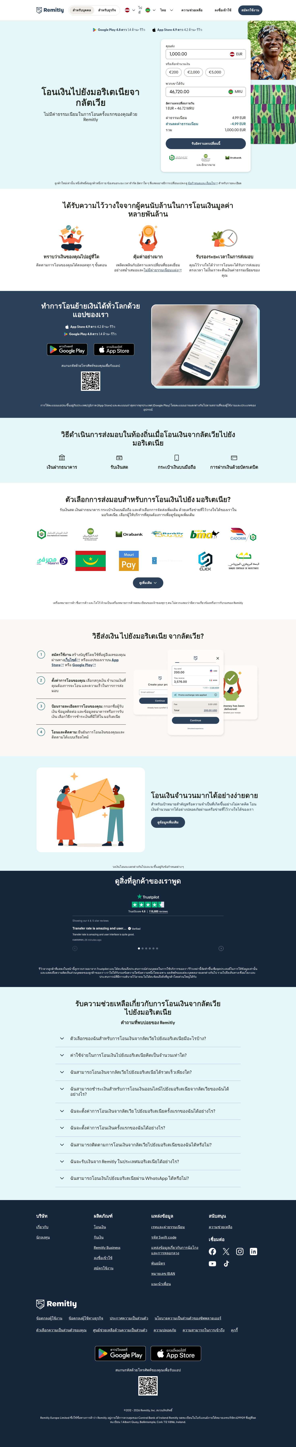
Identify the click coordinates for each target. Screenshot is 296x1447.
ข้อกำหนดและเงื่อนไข (203, 183)
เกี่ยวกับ (42, 1227)
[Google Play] (67, 349)
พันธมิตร (158, 1263)
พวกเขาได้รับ (175, 83)
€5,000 (215, 72)
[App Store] (114, 349)
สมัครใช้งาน (250, 10)
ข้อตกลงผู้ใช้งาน (49, 1318)
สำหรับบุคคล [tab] (82, 10)
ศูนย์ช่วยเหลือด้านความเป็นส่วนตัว (120, 1330)
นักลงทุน (43, 1237)
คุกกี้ (234, 1330)
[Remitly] (50, 10)
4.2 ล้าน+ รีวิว (180, 30)
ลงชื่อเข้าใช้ (223, 10)
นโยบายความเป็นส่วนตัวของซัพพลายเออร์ (188, 1318)
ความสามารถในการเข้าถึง (204, 1330)
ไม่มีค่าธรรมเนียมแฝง (163, 270)
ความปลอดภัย (165, 1330)
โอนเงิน (100, 1227)
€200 (173, 72)
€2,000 (193, 72)
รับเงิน (98, 1237)
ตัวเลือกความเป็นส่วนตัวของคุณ (61, 1330)
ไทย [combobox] (163, 10)
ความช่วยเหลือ (192, 10)
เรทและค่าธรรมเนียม (168, 1227)
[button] (130, 10)
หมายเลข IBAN (163, 1274)
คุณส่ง (170, 46)
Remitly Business (107, 1247)
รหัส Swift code (163, 1237)
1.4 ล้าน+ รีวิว (122, 30)
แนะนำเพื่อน (161, 1284)
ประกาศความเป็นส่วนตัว (129, 1318)
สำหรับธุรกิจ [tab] (107, 10)
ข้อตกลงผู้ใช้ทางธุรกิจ (86, 1318)
